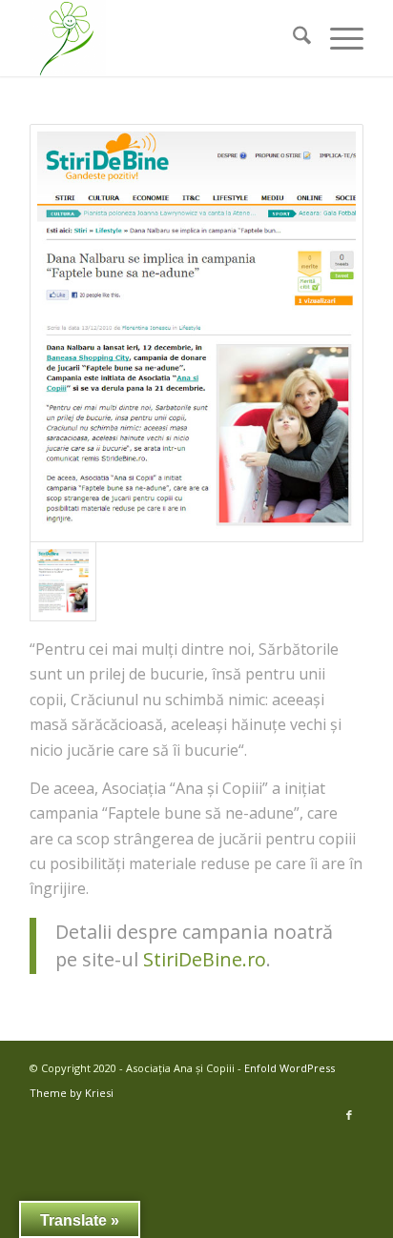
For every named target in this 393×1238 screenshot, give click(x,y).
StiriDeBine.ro (204, 959)
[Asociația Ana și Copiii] (163, 38)
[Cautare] (292, 38)
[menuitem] (292, 38)
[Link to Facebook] (349, 1115)
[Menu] (337, 38)
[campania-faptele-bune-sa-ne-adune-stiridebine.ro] (196, 333)
